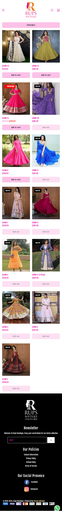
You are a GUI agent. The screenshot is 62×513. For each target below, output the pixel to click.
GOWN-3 (5, 327)
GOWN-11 (5, 118)
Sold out (46, 127)
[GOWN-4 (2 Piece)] (46, 255)
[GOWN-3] (16, 307)
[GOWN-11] (16, 98)
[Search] (52, 10)
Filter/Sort (31, 25)
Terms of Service (31, 466)
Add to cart (16, 75)
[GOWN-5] (16, 255)
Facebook (34, 482)
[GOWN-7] (16, 203)
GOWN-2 (35, 327)
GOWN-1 (5, 379)
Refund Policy (31, 462)
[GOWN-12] (46, 46)
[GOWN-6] (46, 203)
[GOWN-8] (46, 151)
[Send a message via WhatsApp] (57, 508)
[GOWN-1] (16, 359)
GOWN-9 (5, 170)
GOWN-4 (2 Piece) (38, 275)
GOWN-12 (35, 66)
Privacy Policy (31, 458)
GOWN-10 (35, 118)
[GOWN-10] (46, 98)
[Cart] (58, 10)
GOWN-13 (5, 66)
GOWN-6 (35, 222)
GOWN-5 (5, 275)
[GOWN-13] (16, 46)
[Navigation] (3, 10)
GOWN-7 (5, 222)
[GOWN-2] (46, 307)
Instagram (34, 489)
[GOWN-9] (16, 151)
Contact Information (31, 454)
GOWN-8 (35, 170)
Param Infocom (39, 501)
